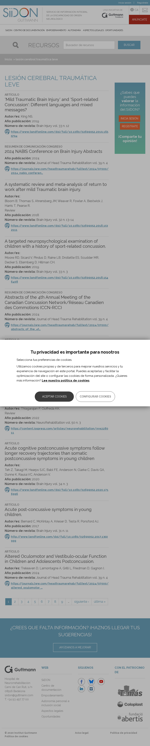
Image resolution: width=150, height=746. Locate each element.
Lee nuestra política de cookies (65, 380)
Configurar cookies (95, 396)
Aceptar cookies (54, 396)
